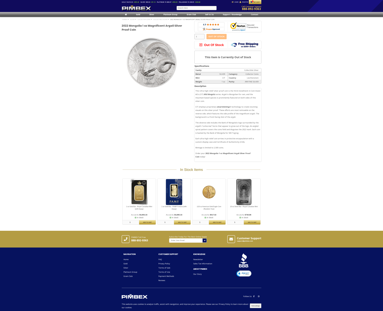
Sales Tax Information (202, 263)
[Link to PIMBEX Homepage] (141, 296)
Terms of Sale (164, 268)
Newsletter (198, 259)
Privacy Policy (164, 263)
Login (236, 2)
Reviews (161, 280)
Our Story (197, 274)
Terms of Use (164, 272)
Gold (138, 14)
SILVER (132, 19)
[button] (243, 273)
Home (126, 259)
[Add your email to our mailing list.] (205, 240)
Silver (151, 14)
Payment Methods (166, 276)
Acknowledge (255, 306)
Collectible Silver (160, 19)
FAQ (160, 259)
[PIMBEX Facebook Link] (254, 296)
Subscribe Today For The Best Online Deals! (188, 237)
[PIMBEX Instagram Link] (258, 296)
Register (245, 2)
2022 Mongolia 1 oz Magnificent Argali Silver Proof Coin (192, 19)
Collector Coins (143, 19)
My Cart (257, 2)
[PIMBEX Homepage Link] (137, 8)
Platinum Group (170, 14)
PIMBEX (124, 19)
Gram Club (191, 14)
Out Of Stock (216, 36)
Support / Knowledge (232, 14)
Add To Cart (147, 222)
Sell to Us (209, 14)
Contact (254, 14)
